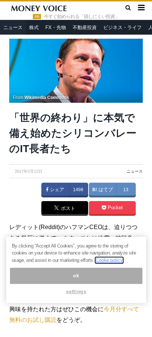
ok (76, 275)
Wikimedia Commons (46, 97)
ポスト (67, 208)
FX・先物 (55, 27)
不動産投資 (85, 27)
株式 (34, 27)
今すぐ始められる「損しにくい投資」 (81, 16)
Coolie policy (109, 260)
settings (76, 291)
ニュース (13, 27)
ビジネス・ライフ (122, 27)
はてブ (105, 189)
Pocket (114, 207)
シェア (56, 189)
